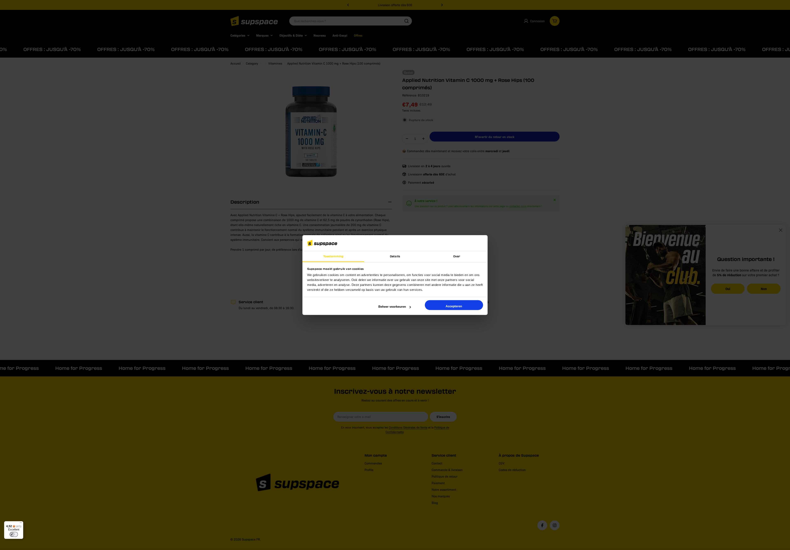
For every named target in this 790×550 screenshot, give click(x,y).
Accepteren (454, 306)
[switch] (14, 534)
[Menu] (20, 523)
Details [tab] (395, 256)
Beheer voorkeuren (392, 306)
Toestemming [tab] (333, 256)
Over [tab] (456, 256)
